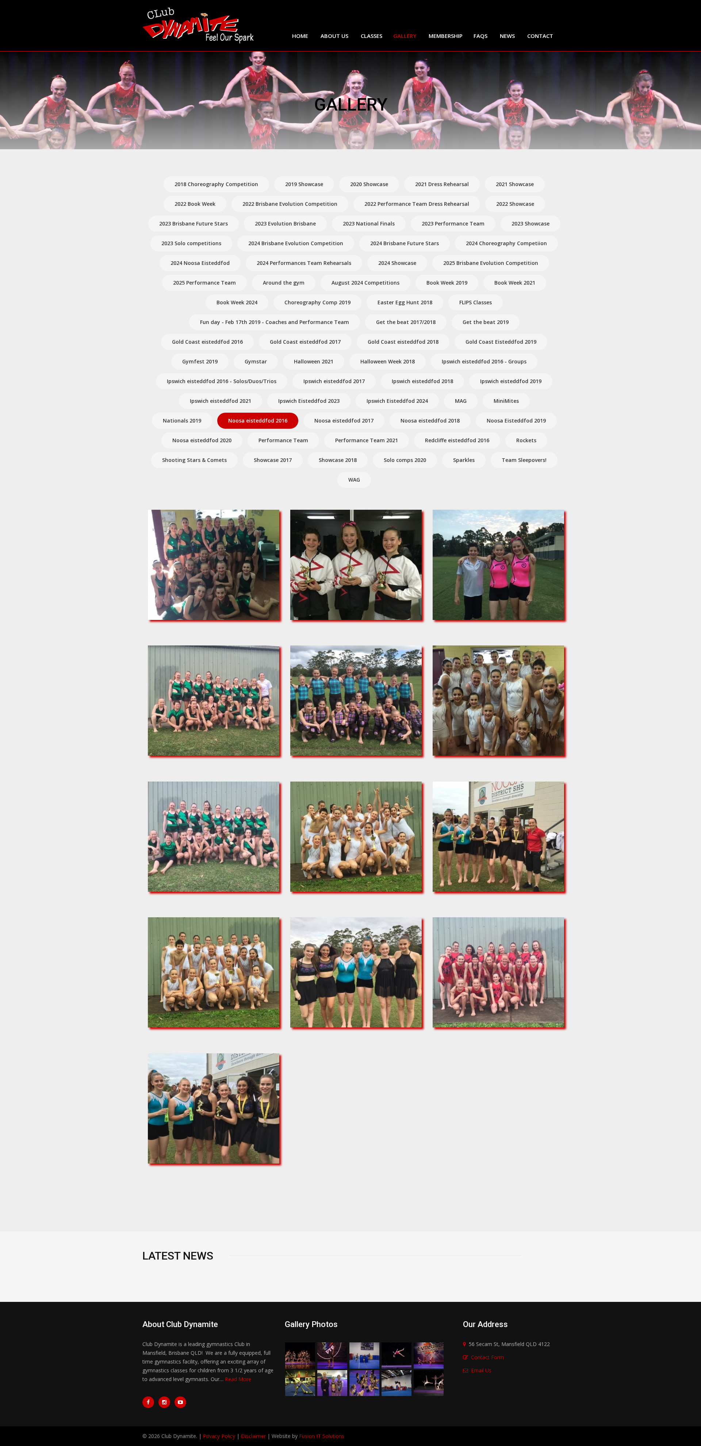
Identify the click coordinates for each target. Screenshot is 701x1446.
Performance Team (283, 440)
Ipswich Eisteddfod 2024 (397, 400)
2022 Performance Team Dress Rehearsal (416, 203)
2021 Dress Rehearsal (442, 184)
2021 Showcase (515, 184)
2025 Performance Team (204, 282)
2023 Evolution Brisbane (285, 223)
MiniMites (506, 400)
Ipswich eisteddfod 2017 (334, 381)
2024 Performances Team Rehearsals (304, 262)
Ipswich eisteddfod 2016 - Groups (484, 361)
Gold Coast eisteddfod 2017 (305, 341)
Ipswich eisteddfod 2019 (510, 381)
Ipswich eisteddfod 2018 (422, 381)
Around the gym (283, 282)
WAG (354, 479)
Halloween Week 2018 (387, 361)
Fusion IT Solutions (321, 1435)
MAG (461, 400)
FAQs (480, 35)
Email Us (481, 1370)
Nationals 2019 (182, 420)
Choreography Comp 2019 (317, 302)
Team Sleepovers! (524, 459)
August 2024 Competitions (365, 282)
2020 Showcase (369, 184)
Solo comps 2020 (405, 459)
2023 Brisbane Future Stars (193, 223)
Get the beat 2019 (486, 322)
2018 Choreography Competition (216, 184)
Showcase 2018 (338, 459)
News (507, 35)
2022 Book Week (195, 203)
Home (300, 35)
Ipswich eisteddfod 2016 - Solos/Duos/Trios (221, 381)
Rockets (526, 440)
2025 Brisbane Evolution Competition (490, 262)
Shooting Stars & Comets (194, 459)
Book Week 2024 (237, 302)
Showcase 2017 (273, 459)
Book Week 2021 (514, 282)
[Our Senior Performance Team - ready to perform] (501, 699)
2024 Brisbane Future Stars (404, 243)
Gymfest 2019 (200, 361)
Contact (540, 35)
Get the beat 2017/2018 (406, 322)
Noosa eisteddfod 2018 (430, 420)
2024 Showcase (397, 262)
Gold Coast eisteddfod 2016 (207, 341)
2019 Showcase (304, 184)
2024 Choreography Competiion (506, 243)
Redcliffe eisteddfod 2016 (457, 440)
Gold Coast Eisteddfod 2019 (501, 341)
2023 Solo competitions (191, 243)
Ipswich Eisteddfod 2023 (309, 400)
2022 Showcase (515, 203)
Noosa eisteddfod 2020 (201, 440)
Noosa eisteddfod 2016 (257, 420)
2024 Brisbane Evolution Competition (295, 243)
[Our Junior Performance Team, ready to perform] (359, 699)
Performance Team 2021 (366, 440)
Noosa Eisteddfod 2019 (516, 420)
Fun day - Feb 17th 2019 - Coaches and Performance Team (274, 322)
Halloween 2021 (313, 361)
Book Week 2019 (446, 282)
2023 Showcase (530, 223)
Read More (238, 1379)
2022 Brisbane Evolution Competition (289, 203)
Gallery (404, 35)
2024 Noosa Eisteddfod (200, 262)
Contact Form (487, 1357)
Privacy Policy (219, 1435)
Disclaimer (253, 1435)
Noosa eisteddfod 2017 (344, 420)
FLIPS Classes (475, 302)
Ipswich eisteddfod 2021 (220, 400)
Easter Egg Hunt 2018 (405, 302)
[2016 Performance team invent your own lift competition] (300, 1382)
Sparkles (464, 459)
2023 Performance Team (453, 223)
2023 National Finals (369, 223)
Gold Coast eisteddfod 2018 (403, 341)
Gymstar (256, 361)
